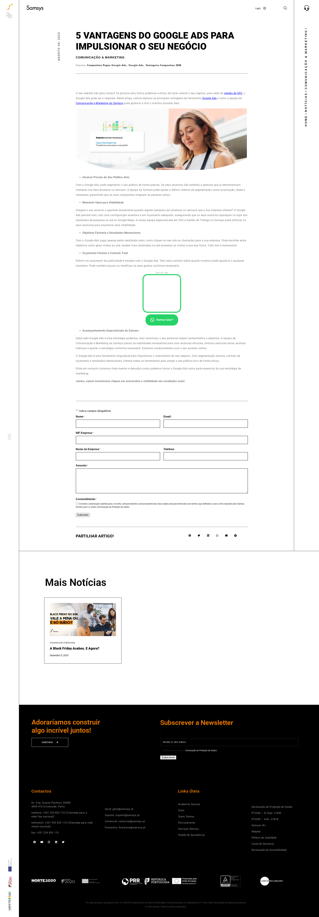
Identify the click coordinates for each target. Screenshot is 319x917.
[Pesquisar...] (285, 8)
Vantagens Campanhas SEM (163, 65)
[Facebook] (34, 842)
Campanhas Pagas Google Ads (106, 65)
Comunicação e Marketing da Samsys (99, 103)
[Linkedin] (56, 842)
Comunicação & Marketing (100, 57)
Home (306, 120)
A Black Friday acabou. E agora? (74, 648)
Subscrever (168, 757)
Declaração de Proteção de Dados (113, 507)
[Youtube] (42, 842)
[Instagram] (49, 842)
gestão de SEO (233, 93)
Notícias (306, 102)
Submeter (83, 514)
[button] (9, 437)
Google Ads (136, 65)
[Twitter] (63, 842)
